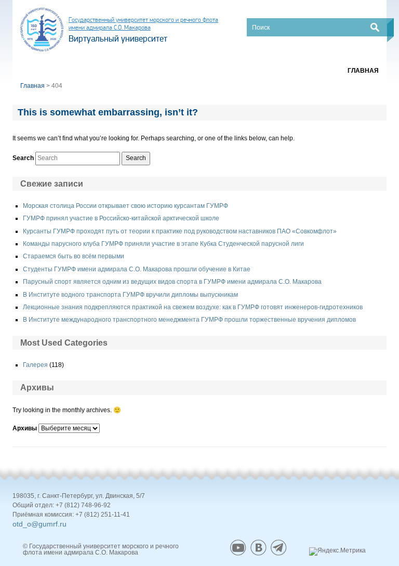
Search (23, 158)
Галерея (35, 364)
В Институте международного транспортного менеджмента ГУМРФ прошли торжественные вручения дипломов (189, 319)
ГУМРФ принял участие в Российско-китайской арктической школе (121, 218)
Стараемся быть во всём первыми (73, 256)
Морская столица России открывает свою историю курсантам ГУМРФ (125, 205)
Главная (363, 70)
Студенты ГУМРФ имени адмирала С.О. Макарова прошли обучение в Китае (136, 269)
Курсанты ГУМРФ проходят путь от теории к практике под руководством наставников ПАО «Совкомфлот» (180, 231)
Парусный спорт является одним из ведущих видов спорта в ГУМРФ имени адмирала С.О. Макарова (172, 281)
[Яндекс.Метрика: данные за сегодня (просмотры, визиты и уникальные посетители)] (337, 551)
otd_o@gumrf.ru (39, 524)
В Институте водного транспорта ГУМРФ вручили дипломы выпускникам (130, 294)
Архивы (24, 428)
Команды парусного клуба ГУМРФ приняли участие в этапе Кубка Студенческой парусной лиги (163, 243)
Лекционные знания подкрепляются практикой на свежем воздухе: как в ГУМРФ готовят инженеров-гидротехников (193, 307)
